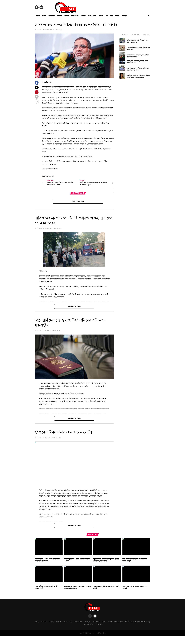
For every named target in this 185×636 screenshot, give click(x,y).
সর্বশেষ (38, 16)
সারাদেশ (124, 16)
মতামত (117, 16)
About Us (88, 624)
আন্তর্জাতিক (52, 16)
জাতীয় (44, 16)
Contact (99, 624)
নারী (111, 16)
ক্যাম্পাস (101, 16)
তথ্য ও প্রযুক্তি (92, 16)
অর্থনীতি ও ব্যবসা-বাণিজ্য (71, 16)
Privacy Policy (115, 622)
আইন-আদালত (79, 622)
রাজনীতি (59, 16)
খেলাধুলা (83, 16)
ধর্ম (107, 16)
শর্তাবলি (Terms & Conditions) (137, 622)
